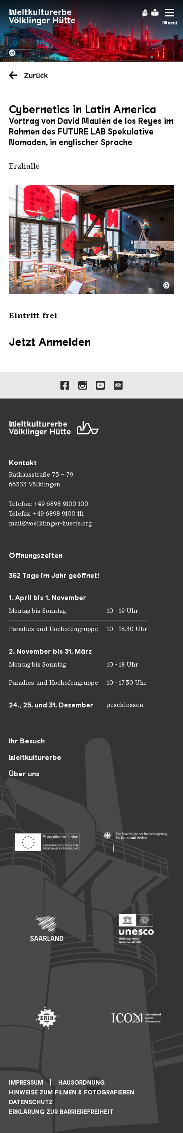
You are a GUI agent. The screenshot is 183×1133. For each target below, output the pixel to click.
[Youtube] (100, 385)
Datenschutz (31, 1102)
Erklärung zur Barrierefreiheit (61, 1112)
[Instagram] (82, 385)
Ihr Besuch (27, 741)
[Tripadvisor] (118, 385)
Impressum (26, 1082)
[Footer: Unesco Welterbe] (136, 929)
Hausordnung (81, 1082)
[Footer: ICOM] (136, 1018)
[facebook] (64, 385)
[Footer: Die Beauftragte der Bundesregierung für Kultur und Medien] (136, 839)
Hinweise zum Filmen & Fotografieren (71, 1092)
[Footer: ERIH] (47, 1018)
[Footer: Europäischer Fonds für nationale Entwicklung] (47, 839)
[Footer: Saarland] (47, 929)
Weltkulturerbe (35, 757)
